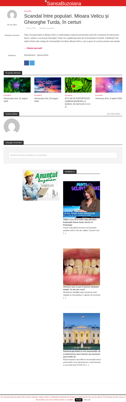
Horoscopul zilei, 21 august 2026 (15, 99)
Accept (78, 400)
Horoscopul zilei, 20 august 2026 (46, 99)
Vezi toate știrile (113, 114)
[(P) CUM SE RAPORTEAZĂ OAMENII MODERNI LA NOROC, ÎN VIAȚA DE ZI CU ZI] (78, 85)
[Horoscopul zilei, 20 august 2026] (47, 85)
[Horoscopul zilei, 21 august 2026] (17, 85)
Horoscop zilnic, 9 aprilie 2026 (108, 98)
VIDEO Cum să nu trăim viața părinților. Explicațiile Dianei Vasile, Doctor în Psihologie (80, 222)
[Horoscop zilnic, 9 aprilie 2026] (108, 85)
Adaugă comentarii (12, 35)
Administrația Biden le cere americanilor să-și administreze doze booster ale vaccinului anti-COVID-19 (82, 354)
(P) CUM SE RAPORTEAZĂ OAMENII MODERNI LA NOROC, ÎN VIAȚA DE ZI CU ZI (77, 102)
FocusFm (28, 11)
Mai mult (87, 400)
